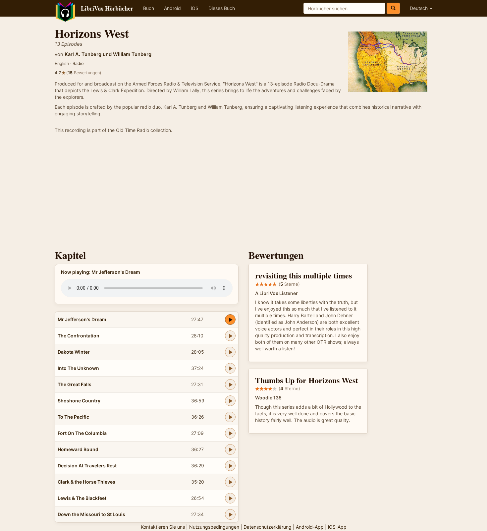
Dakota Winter (74, 352)
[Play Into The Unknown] (230, 368)
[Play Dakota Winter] (230, 352)
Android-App (310, 527)
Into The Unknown (78, 368)
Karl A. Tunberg (83, 54)
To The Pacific (73, 417)
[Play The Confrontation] (230, 335)
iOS (194, 8)
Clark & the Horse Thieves (86, 482)
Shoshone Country (79, 400)
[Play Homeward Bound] (230, 449)
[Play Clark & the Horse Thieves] (230, 482)
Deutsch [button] (419, 8)
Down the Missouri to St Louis (91, 514)
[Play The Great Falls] (230, 384)
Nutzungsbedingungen (214, 527)
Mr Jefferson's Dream (82, 319)
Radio (78, 63)
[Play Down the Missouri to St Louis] (230, 514)
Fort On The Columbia (82, 433)
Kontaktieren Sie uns (163, 527)
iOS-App (337, 527)
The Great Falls (74, 384)
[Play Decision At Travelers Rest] (230, 465)
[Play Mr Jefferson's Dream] (230, 319)
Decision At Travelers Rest (87, 465)
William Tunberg (132, 54)
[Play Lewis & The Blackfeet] (230, 498)
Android (172, 8)
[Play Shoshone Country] (230, 400)
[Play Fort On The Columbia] (230, 433)
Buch (148, 8)
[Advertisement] (243, 193)
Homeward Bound (78, 449)
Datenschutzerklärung (268, 527)
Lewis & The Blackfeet (82, 498)
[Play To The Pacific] (230, 417)
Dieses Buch (221, 8)
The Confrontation (78, 335)
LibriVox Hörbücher (107, 8)
